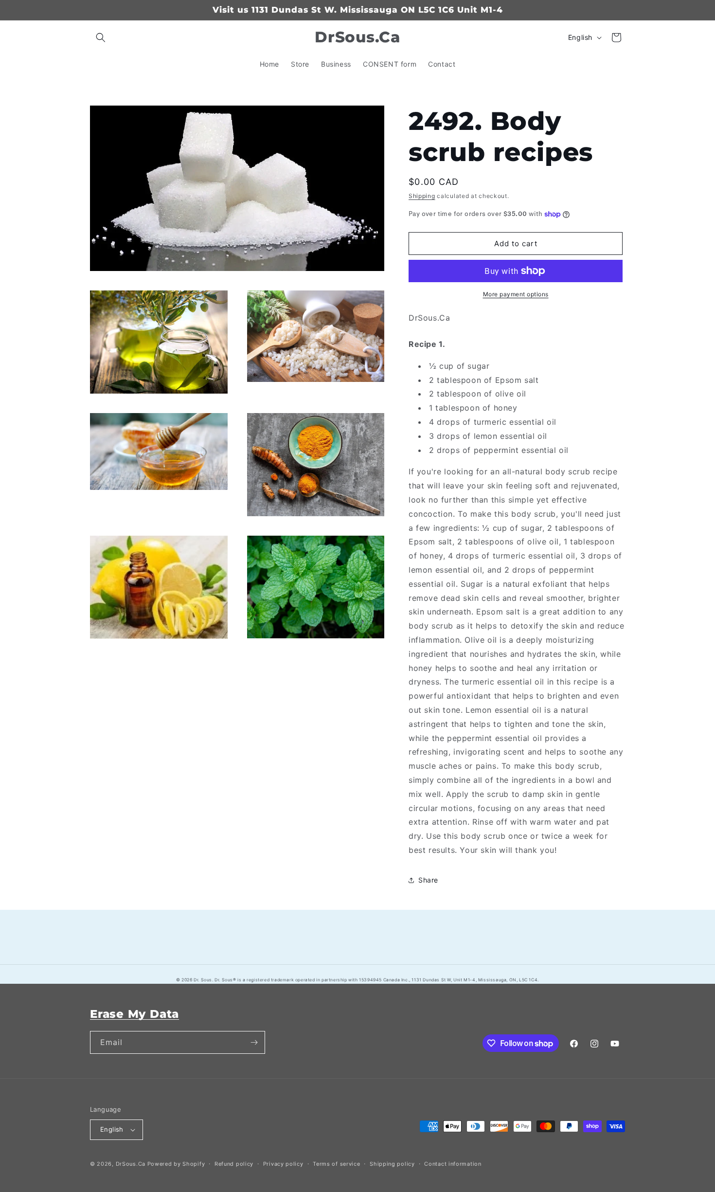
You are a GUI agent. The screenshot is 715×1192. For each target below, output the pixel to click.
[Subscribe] (254, 1042)
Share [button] (428, 880)
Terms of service (336, 1163)
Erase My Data (134, 1014)
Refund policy (233, 1163)
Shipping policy (392, 1163)
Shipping (422, 195)
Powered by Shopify (176, 1163)
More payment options (516, 294)
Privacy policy (283, 1163)
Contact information (452, 1163)
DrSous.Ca (130, 1163)
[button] (100, 37)
